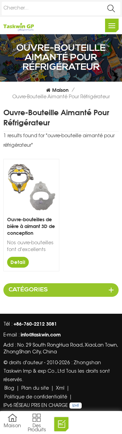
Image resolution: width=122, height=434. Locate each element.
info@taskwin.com (41, 334)
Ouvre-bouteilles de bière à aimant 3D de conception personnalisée (31, 226)
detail (18, 262)
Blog (9, 388)
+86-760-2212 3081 (35, 324)
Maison (60, 90)
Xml (60, 388)
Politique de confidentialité (35, 397)
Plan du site (35, 388)
